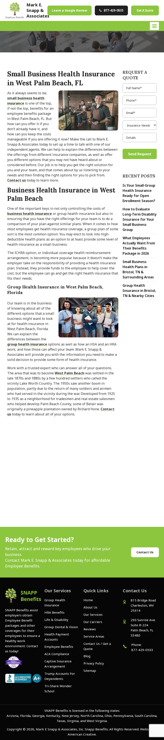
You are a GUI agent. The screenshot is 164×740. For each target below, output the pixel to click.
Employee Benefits (58, 646)
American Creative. (82, 734)
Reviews (89, 629)
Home (88, 600)
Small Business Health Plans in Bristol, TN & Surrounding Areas (138, 269)
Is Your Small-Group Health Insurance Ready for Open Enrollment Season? (139, 193)
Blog (86, 656)
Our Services (92, 614)
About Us (90, 607)
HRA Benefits (54, 612)
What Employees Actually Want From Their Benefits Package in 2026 (139, 246)
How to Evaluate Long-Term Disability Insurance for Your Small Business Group (140, 219)
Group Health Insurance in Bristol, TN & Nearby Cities (139, 290)
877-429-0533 (113, 10)
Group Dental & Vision (61, 627)
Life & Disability (56, 619)
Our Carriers (92, 622)
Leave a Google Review (69, 10)
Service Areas (93, 636)
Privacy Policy (93, 663)
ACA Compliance (56, 654)
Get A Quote (145, 10)
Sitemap (89, 670)
